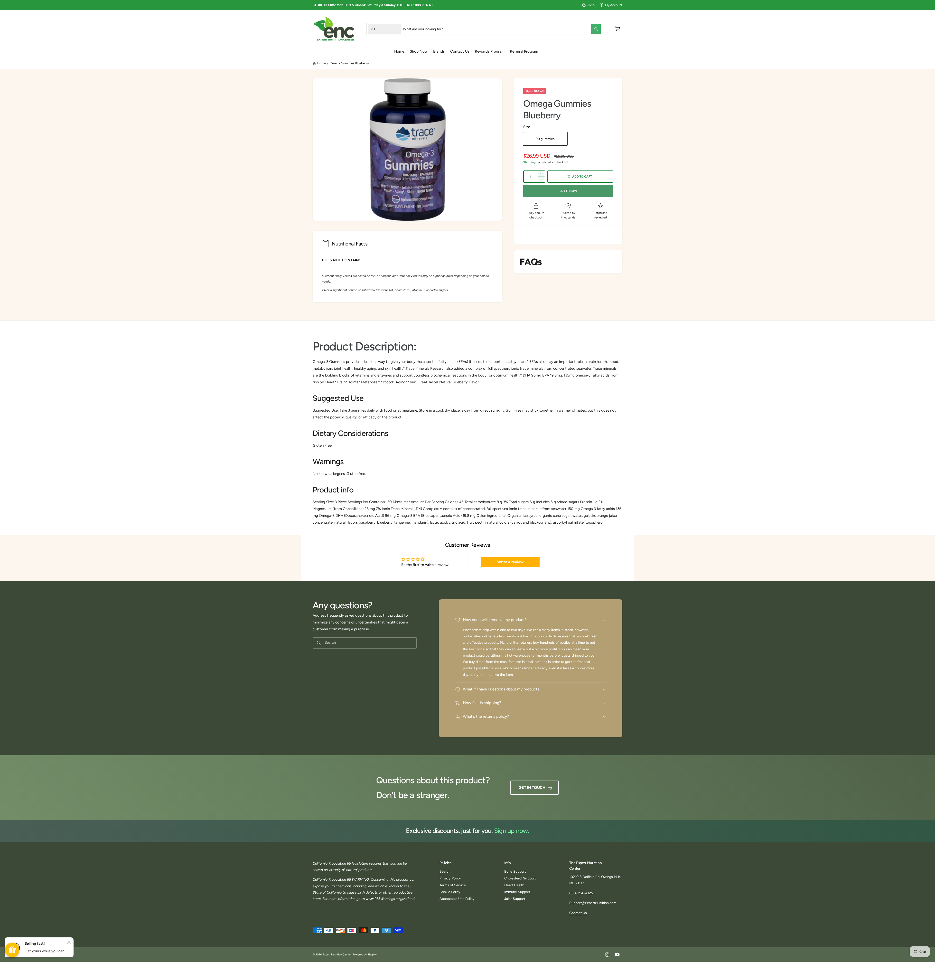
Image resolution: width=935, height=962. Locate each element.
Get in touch (532, 787)
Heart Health (514, 885)
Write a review (510, 562)
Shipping (529, 162)
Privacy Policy (450, 878)
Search (444, 871)
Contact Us (578, 913)
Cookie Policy (449, 892)
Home (321, 63)
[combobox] (502, 29)
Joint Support (514, 898)
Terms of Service (452, 885)
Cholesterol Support (519, 878)
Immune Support (517, 892)
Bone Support (515, 871)
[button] (617, 29)
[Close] (69, 942)
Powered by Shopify (365, 954)
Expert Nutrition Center (337, 954)
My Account (613, 5)
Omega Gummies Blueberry (349, 63)
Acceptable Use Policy (457, 898)
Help (591, 5)
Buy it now (568, 191)
